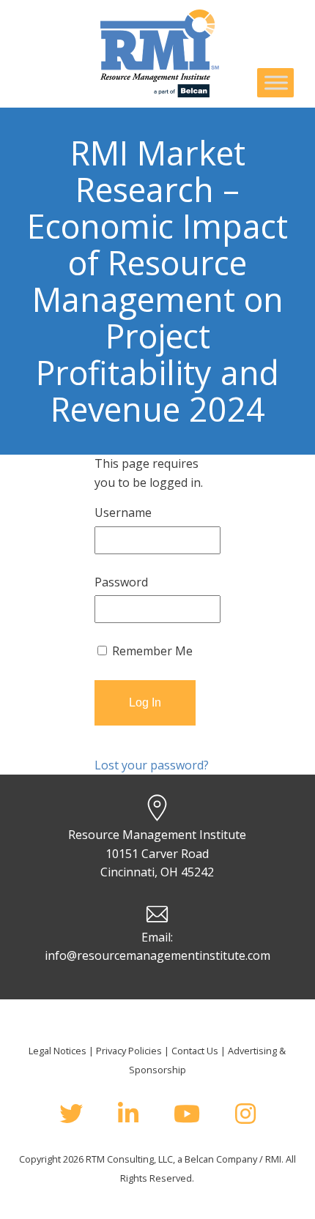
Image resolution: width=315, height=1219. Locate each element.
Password (121, 582)
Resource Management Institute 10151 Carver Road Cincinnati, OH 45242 (157, 853)
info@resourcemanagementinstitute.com (157, 955)
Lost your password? (151, 765)
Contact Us (194, 1050)
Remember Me (151, 651)
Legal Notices (57, 1050)
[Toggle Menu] (276, 82)
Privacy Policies (129, 1050)
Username (123, 512)
